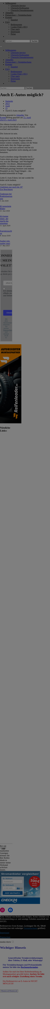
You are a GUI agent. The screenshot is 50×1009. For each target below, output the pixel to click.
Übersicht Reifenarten (20, 8)
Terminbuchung (30, 928)
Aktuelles (9, 13)
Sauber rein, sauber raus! (5, 242)
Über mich (15, 29)
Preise (13, 34)
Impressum (15, 32)
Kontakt (8, 17)
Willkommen (10, 3)
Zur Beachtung (6, 189)
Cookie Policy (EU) (19, 27)
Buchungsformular (29, 967)
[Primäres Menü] (1, 46)
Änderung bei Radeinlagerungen (6, 196)
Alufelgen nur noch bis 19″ (11, 187)
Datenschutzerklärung (11, 330)
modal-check (5, 942)
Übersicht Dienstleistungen (22, 10)
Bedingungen (16, 24)
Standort (14, 20)
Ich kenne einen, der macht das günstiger (4, 220)
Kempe (3, 117)
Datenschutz (5, 937)
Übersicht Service (18, 5)
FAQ (7, 22)
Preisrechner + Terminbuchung (18, 15)
